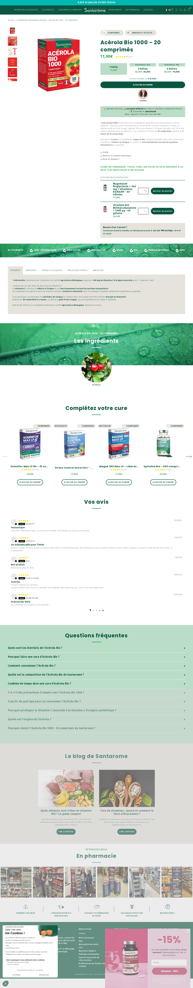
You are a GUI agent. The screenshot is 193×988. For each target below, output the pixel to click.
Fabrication (98, 270)
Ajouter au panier (143, 84)
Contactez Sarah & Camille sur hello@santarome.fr (127, 230)
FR (167, 10)
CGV (81, 948)
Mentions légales (87, 951)
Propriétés (15, 270)
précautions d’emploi (77, 270)
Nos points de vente (88, 944)
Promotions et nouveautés (26, 10)
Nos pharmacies (133, 10)
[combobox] (167, 10)
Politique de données (89, 954)
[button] (121, 57)
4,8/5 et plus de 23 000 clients (96, 2)
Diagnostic (148, 10)
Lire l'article (66, 831)
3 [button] (96, 610)
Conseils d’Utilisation (52, 270)
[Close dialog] (188, 930)
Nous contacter (86, 938)
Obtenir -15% (169, 971)
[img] (23, 521)
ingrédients (31, 270)
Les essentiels (48, 10)
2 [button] (93, 610)
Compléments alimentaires (70, 10)
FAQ (80, 941)
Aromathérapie (115, 10)
